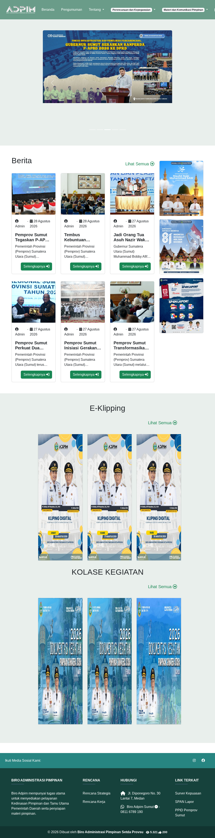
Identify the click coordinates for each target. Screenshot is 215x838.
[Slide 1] (100, 129)
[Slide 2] (107, 129)
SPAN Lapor (184, 802)
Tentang (95, 9)
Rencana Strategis (96, 793)
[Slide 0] (92, 129)
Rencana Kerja (94, 802)
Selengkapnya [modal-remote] (35, 266)
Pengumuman (71, 9)
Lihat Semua (137, 164)
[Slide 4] (122, 129)
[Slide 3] (115, 129)
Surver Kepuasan (188, 793)
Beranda (48, 9)
